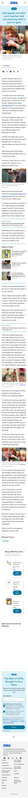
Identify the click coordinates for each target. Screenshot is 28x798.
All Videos (4, 785)
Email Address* (7, 696)
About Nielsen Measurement (17, 767)
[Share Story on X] (7, 71)
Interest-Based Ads (19, 764)
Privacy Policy (14, 721)
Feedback (16, 773)
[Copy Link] (17, 71)
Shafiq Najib (6, 65)
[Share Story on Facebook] (3, 71)
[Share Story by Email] (14, 71)
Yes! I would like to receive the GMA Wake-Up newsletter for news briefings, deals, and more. (15, 712)
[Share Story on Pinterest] (10, 71)
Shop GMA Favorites (14, 551)
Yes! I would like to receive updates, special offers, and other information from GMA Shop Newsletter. (15, 707)
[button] (2, 3)
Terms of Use (6, 719)
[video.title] (14, 40)
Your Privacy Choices (7, 768)
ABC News (4, 780)
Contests (4, 760)
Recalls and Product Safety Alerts (18, 781)
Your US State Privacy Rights (17, 760)
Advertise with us (6, 775)
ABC (3, 783)
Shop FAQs (4, 777)
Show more (22, 385)
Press (15, 771)
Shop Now (17, 573)
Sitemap (16, 777)
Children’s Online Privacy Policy (6, 771)
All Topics (4, 788)
